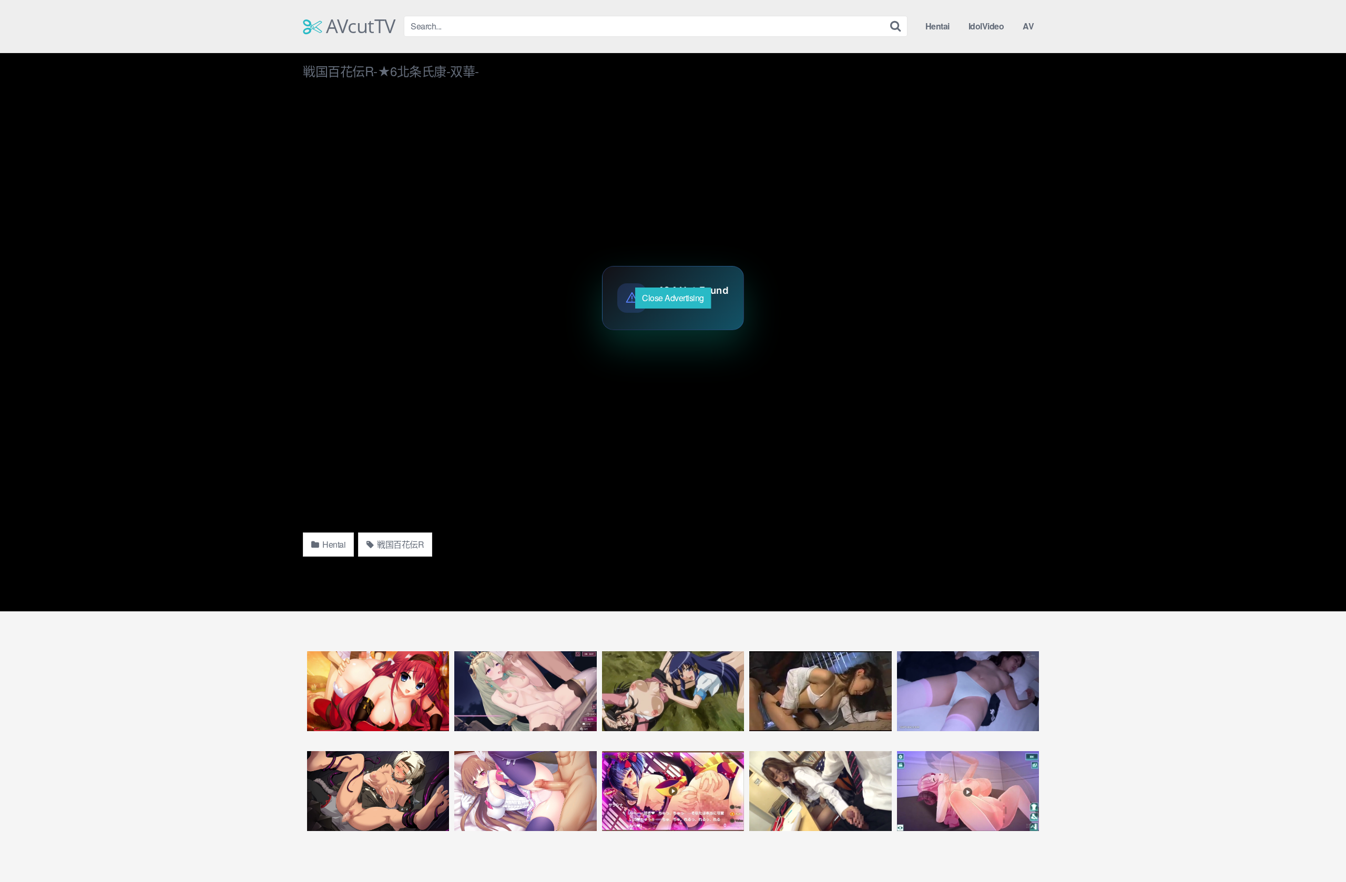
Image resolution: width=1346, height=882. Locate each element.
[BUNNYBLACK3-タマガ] (378, 791)
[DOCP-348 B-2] (968, 691)
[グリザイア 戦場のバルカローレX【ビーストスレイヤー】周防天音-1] (378, 691)
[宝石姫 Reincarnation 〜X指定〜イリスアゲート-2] (525, 791)
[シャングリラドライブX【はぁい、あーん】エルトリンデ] (968, 791)
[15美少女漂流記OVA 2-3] (673, 691)
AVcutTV (358, 26)
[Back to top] (1317, 848)
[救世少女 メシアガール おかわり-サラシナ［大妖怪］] (673, 791)
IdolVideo (986, 26)
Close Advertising (673, 298)
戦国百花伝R (399, 544)
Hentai (937, 26)
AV (1028, 26)
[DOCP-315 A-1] (820, 791)
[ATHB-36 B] (820, 691)
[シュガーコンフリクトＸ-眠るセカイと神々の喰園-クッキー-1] (525, 691)
